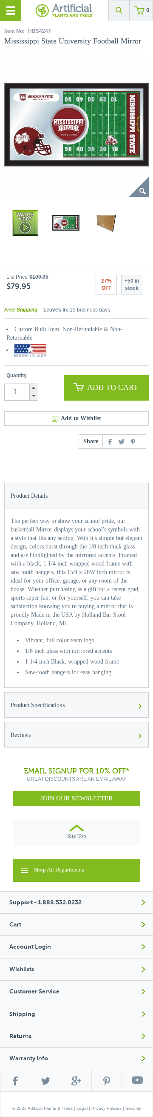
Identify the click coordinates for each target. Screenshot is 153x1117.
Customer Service (34, 991)
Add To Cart (112, 387)
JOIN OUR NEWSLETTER (76, 798)
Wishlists (21, 969)
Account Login (30, 947)
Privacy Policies (106, 1108)
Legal (82, 1108)
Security (133, 1108)
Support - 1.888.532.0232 (45, 902)
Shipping (22, 1014)
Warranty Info (28, 1058)
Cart (15, 924)
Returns (20, 1036)
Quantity (16, 375)
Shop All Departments (59, 869)
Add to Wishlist (81, 418)
